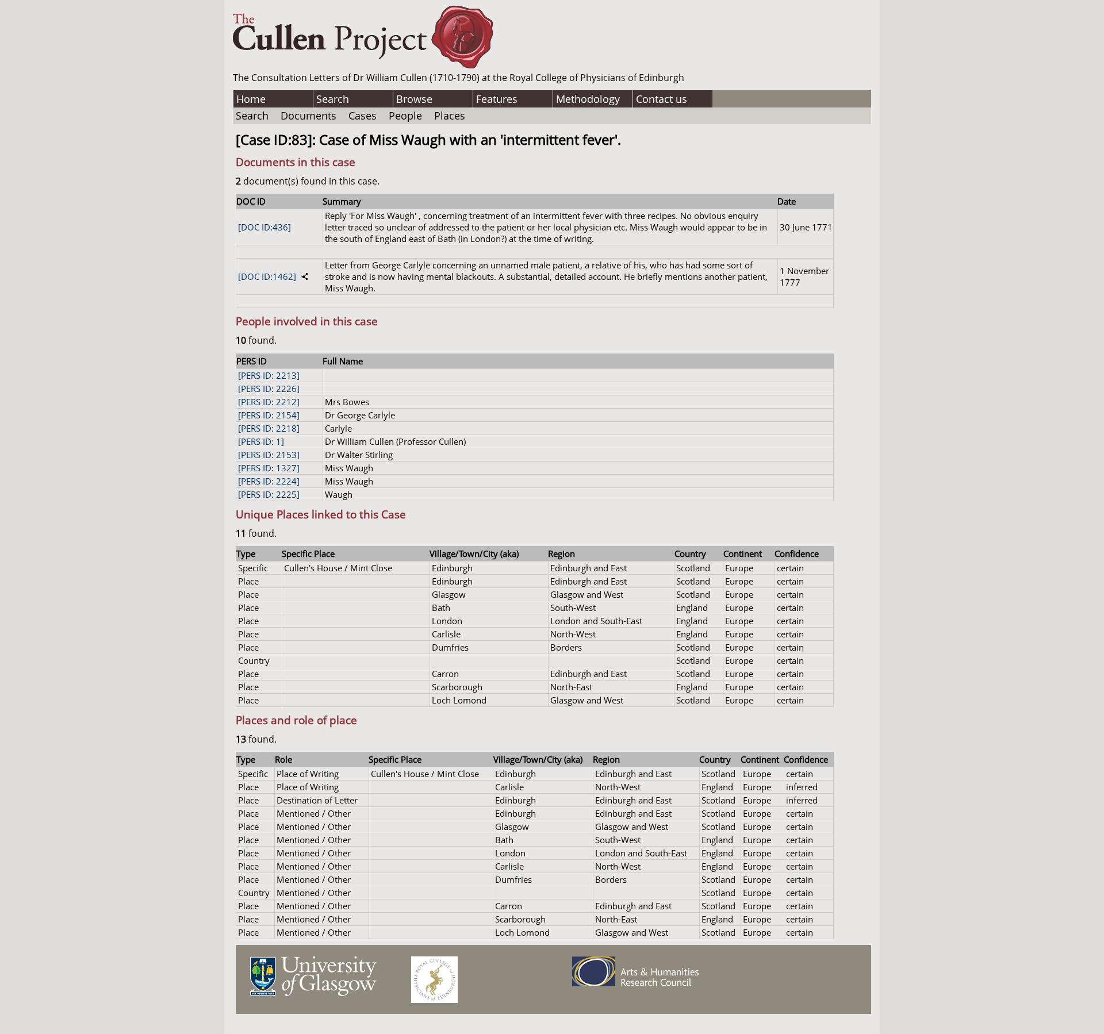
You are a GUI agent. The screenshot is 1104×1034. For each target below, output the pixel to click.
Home (251, 99)
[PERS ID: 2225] (269, 494)
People (405, 115)
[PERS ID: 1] (261, 441)
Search (332, 99)
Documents (308, 115)
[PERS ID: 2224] (269, 481)
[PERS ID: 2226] (269, 388)
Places (449, 115)
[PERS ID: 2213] (269, 375)
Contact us (661, 99)
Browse (414, 99)
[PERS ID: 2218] (269, 428)
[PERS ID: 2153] (269, 454)
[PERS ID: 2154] (269, 415)
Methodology (588, 99)
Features (497, 99)
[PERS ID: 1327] (269, 468)
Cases (362, 115)
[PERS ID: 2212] (269, 402)
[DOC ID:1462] (267, 276)
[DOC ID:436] (264, 227)
